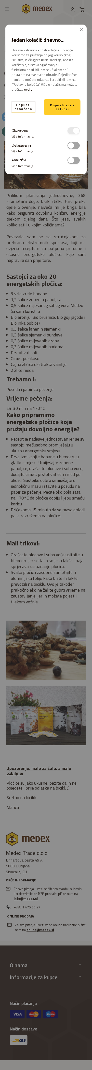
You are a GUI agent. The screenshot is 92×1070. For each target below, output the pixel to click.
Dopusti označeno (23, 106)
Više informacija (23, 136)
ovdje (28, 89)
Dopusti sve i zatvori (62, 106)
